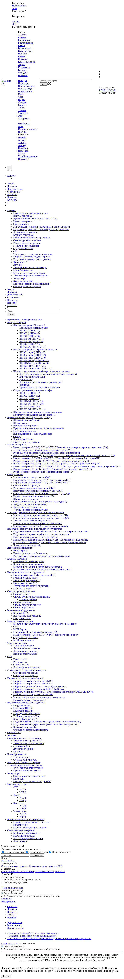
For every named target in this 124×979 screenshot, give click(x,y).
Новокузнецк (25, 88)
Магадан (22, 72)
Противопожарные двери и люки (30, 213)
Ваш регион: (18, 3)
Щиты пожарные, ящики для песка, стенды (35, 218)
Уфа (20, 116)
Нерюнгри (23, 83)
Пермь (21, 99)
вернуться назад (14, 890)
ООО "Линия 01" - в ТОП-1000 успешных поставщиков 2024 (33, 871)
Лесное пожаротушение (25, 232)
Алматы (22, 140)
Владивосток (25, 48)
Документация (14, 189)
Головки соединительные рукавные (31, 237)
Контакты (12, 200)
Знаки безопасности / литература (30, 267)
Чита (20, 126)
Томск (21, 107)
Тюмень (22, 110)
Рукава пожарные (22, 221)
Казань (21, 56)
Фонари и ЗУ (20, 262)
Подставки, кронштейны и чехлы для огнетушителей (41, 229)
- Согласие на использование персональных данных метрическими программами (49, 938)
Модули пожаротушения (26, 245)
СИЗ (15, 251)
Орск (20, 97)
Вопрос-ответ (14, 925)
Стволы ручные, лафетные (27, 240)
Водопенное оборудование (27, 243)
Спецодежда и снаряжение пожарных (32, 254)
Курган (22, 70)
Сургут (22, 105)
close (14, 8)
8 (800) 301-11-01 (108, 90)
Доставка (12, 186)
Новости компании (14, 852)
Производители (15, 928)
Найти (11, 314)
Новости (11, 197)
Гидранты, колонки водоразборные (31, 256)
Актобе (22, 137)
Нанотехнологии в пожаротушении (31, 283)
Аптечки (17, 264)
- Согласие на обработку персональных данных (31, 935)
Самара (22, 102)
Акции (10, 183)
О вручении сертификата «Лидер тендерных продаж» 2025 (31, 866)
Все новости (7, 860)
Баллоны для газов (23, 281)
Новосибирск (19, 5)
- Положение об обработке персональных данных (33, 933)
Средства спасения (23, 248)
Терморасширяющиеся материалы (30, 275)
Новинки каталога (61, 852)
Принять (6, 976)
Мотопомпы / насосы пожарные (29, 273)
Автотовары (19, 278)
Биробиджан (24, 40)
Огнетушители (21, 224)
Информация (8, 901)
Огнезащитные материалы (27, 286)
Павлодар (23, 151)
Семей (21, 153)
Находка (22, 80)
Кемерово (23, 59)
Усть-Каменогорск (27, 156)
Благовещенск (25, 42)
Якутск (22, 132)
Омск (21, 94)
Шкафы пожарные (22, 216)
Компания (6, 898)
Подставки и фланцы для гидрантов (32, 259)
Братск (21, 45)
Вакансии (12, 194)
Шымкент (23, 159)
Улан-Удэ (23, 113)
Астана (22, 142)
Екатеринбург (25, 51)
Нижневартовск (26, 86)
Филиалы (12, 906)
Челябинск (23, 123)
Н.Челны (22, 75)
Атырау (22, 145)
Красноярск (24, 67)
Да (13, 21)
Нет (17, 21)
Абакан (22, 34)
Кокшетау (23, 148)
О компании (13, 191)
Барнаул (22, 37)
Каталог (11, 175)
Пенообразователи (23, 270)
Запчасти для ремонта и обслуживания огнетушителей (41, 226)
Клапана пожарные (23, 235)
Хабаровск (23, 118)
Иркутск (22, 53)
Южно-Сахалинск (27, 129)
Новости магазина (38, 852)
